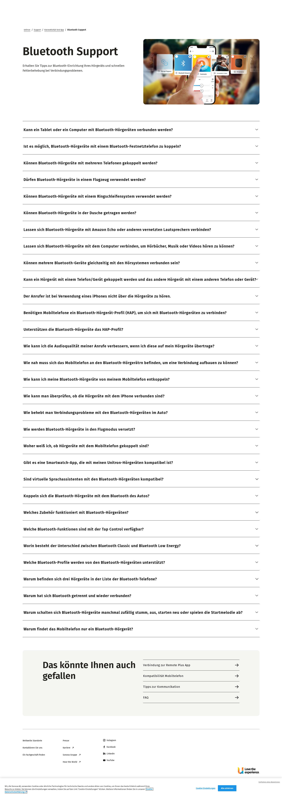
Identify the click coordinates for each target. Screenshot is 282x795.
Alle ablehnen (227, 788)
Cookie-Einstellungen (206, 788)
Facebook (111, 747)
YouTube (110, 760)
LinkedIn (111, 753)
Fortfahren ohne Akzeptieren (269, 782)
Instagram (111, 740)
